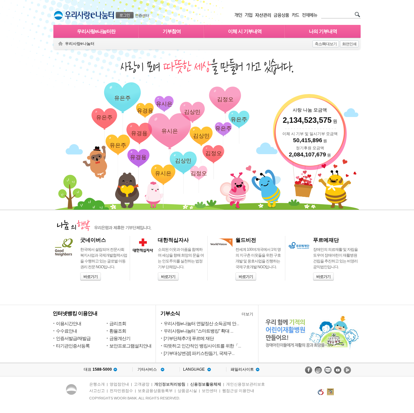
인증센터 (142, 15)
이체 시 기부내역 (245, 31)
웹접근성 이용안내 (238, 390)
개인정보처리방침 (169, 384)
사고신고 (97, 390)
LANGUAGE (194, 369)
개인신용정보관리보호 (245, 384)
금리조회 (117, 323)
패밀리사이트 (242, 369)
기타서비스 (147, 369)
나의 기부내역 (323, 31)
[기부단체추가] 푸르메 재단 (189, 338)
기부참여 (172, 31)
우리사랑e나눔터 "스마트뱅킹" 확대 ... (198, 331)
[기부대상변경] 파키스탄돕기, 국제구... (199, 353)
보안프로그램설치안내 (130, 345)
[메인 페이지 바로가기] (58, 15)
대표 (98, 369)
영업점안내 (119, 384)
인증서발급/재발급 (73, 338)
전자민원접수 (121, 390)
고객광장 (141, 384)
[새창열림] (308, 370)
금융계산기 (119, 338)
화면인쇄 (349, 44)
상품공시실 (187, 390)
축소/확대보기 (326, 44)
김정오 (199, 173)
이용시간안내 (68, 323)
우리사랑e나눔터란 (96, 31)
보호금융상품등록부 (155, 390)
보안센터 (209, 390)
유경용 (145, 111)
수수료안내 (66, 331)
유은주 (122, 98)
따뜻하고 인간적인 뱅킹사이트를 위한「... (202, 345)
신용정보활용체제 (205, 384)
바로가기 (90, 275)
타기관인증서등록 (73, 345)
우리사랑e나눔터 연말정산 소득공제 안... (201, 323)
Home (60, 43)
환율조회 (117, 331)
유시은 (164, 104)
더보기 (247, 314)
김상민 (192, 112)
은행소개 (97, 384)
